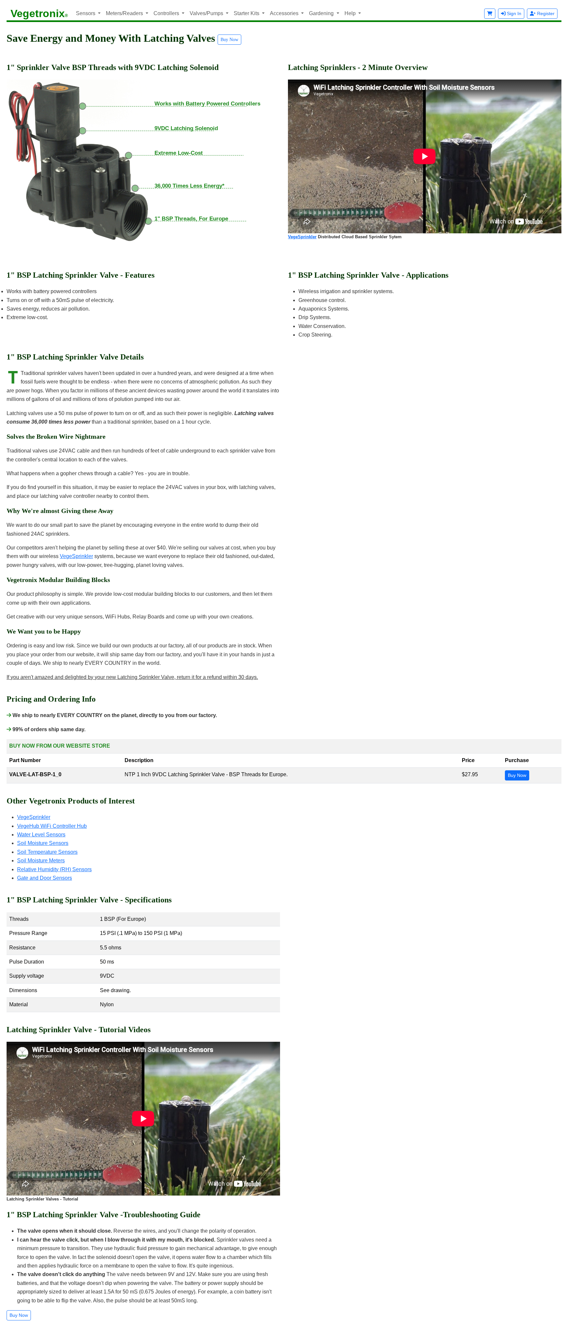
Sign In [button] (513, 13)
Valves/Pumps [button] (207, 13)
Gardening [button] (322, 13)
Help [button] (350, 13)
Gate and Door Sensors (44, 878)
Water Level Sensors (41, 834)
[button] (489, 14)
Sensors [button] (86, 13)
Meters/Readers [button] (125, 13)
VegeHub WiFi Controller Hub (52, 826)
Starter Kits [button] (247, 13)
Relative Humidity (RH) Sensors (54, 869)
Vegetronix (39, 13)
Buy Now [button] (229, 39)
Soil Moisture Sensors (42, 843)
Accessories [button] (285, 13)
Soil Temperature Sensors (47, 852)
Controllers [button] (167, 13)
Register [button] (545, 13)
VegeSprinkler (302, 236)
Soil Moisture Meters (41, 860)
